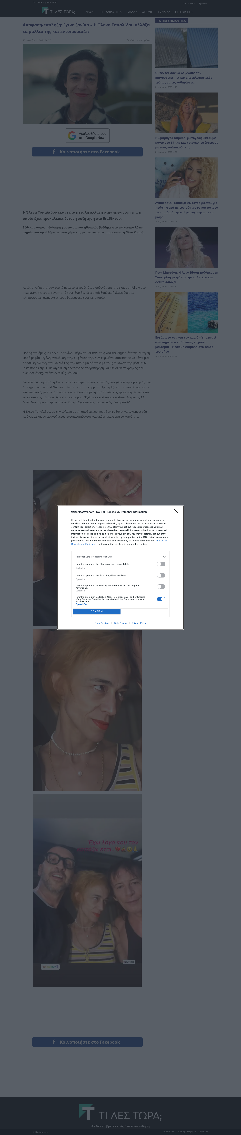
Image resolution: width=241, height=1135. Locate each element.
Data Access (120, 623)
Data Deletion (102, 623)
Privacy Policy (139, 623)
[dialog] (120, 567)
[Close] (177, 512)
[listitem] (120, 556)
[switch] (161, 564)
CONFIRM (97, 611)
